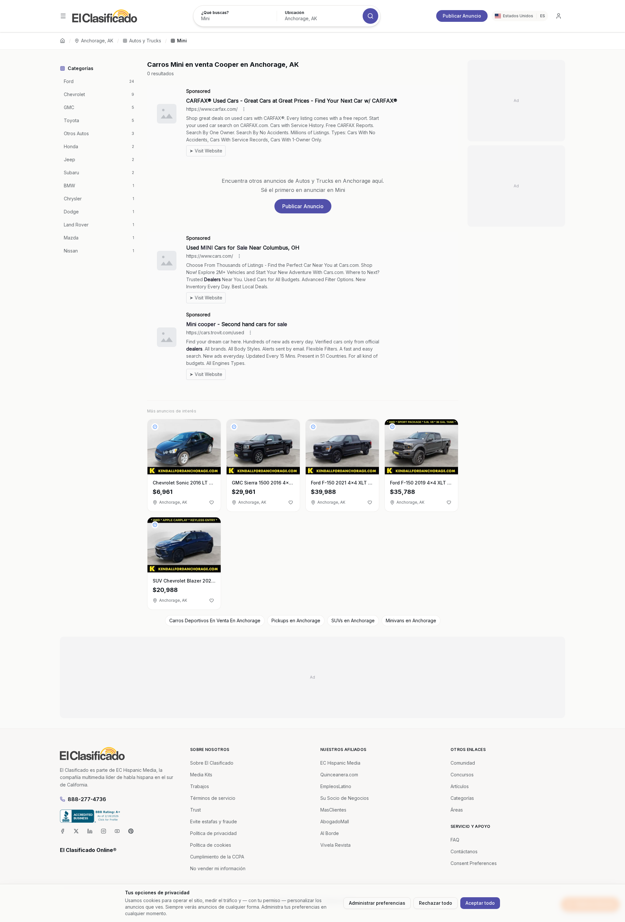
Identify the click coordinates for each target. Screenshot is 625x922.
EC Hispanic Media (340, 763)
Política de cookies (210, 845)
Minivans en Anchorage (411, 620)
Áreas (457, 810)
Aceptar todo (480, 903)
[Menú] (63, 15)
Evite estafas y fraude (213, 821)
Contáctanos (464, 851)
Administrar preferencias (377, 903)
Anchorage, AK (97, 40)
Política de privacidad (213, 833)
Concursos (462, 774)
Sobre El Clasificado (211, 763)
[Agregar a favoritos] (211, 502)
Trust (195, 810)
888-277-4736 (87, 799)
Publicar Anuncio (462, 16)
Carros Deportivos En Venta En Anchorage (214, 620)
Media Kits (201, 774)
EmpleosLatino (335, 786)
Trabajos (199, 786)
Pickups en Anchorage (295, 620)
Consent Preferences (474, 863)
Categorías (462, 798)
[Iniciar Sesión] (558, 15)
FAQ (455, 840)
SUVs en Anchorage (353, 620)
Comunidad (463, 763)
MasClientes (333, 810)
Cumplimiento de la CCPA (217, 856)
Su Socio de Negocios (344, 798)
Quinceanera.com (339, 774)
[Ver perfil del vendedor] (155, 426)
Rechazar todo (435, 903)
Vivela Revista (335, 845)
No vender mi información (217, 868)
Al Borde (329, 833)
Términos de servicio (212, 798)
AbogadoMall (334, 821)
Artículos (460, 786)
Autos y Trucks (145, 40)
